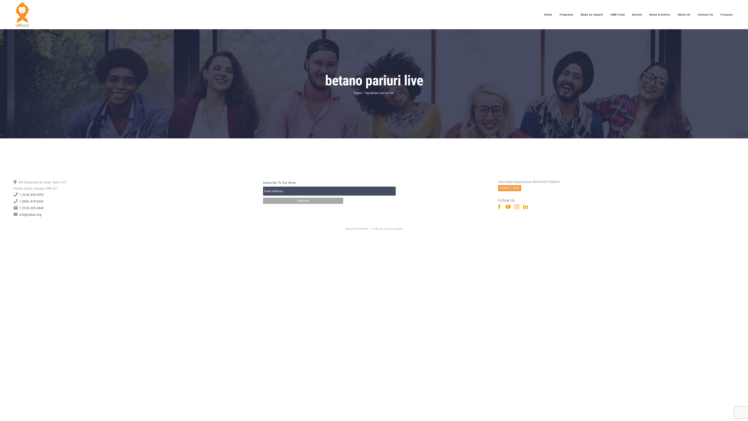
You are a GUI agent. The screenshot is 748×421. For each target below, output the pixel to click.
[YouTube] (508, 206)
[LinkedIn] (525, 206)
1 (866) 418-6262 (31, 201)
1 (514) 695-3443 (31, 208)
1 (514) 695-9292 (31, 195)
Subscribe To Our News (279, 183)
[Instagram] (517, 206)
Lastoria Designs (393, 228)
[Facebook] (499, 206)
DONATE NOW (509, 188)
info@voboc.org (30, 215)
